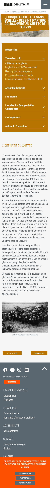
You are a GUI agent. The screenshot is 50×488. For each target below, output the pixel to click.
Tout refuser (25, 478)
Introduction (11, 49)
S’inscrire (12, 382)
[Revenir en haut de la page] (44, 368)
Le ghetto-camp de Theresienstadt (21, 67)
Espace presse (11, 413)
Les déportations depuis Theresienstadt (23, 79)
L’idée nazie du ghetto (16, 63)
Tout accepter (25, 473)
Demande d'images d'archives (19, 417)
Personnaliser (25, 483)
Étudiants (8, 400)
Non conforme (10, 431)
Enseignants (9, 395)
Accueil (6, 12)
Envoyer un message (14, 444)
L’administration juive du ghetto (19, 75)
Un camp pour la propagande (18, 71)
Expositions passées (19, 12)
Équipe (6, 448)
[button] (25, 58)
